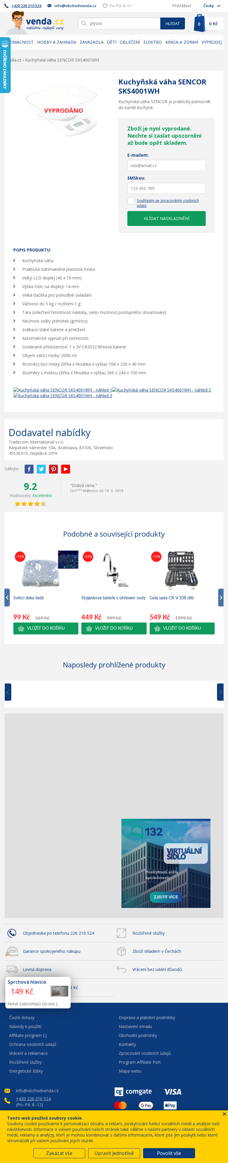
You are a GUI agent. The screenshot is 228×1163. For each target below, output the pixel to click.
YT (65, 469)
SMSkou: (136, 178)
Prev (12, 692)
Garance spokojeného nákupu (51, 951)
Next (218, 692)
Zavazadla (92, 42)
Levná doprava (37, 969)
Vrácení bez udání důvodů (157, 969)
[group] (45, 592)
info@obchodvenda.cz (75, 5)
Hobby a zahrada (56, 42)
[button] (45, 628)
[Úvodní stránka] (34, 23)
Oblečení (130, 42)
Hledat (173, 23)
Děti (111, 42)
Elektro (152, 42)
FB (29, 469)
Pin (53, 469)
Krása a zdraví (181, 42)
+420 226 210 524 (26, 5)
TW (41, 469)
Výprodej (212, 42)
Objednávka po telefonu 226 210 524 (58, 933)
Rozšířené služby (148, 933)
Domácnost (20, 42)
